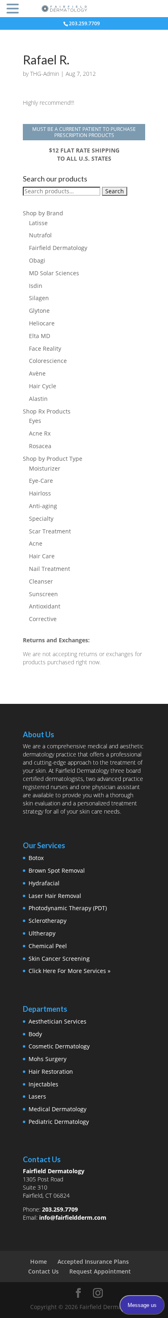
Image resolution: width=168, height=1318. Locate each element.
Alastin (38, 398)
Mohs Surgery (47, 1059)
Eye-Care (41, 480)
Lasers (37, 1096)
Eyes (35, 421)
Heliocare (42, 323)
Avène (37, 373)
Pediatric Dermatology (59, 1122)
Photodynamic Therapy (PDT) (68, 908)
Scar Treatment (50, 531)
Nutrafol (40, 235)
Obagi (37, 260)
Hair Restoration (51, 1071)
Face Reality (45, 348)
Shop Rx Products (47, 411)
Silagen (39, 298)
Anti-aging (43, 506)
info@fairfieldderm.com (72, 1217)
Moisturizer (44, 468)
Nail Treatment (49, 569)
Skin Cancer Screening (59, 958)
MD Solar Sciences (54, 273)
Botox (36, 858)
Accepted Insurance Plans (93, 1261)
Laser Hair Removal (55, 896)
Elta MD (39, 336)
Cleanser (41, 581)
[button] (14, 9)
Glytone (39, 310)
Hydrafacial (44, 883)
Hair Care (42, 556)
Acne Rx (40, 433)
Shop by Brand (43, 213)
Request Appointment (100, 1271)
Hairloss (40, 493)
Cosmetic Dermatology (59, 1046)
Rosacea (40, 446)
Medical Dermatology (57, 1109)
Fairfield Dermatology (58, 248)
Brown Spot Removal (57, 870)
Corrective (43, 619)
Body (35, 1034)
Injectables (43, 1084)
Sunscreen (43, 594)
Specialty (41, 518)
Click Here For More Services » (70, 971)
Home (38, 1261)
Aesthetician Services (57, 1021)
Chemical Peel (48, 946)
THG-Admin (44, 73)
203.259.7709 (60, 1209)
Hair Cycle (42, 386)
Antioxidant (44, 606)
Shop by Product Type (52, 458)
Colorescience (48, 361)
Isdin (35, 286)
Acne (35, 543)
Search (114, 191)
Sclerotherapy (47, 920)
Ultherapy (42, 933)
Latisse (38, 223)
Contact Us (43, 1271)
